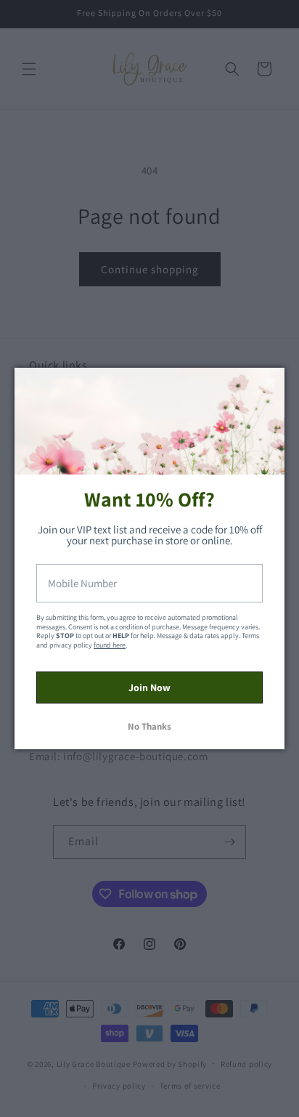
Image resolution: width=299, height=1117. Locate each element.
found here (110, 645)
